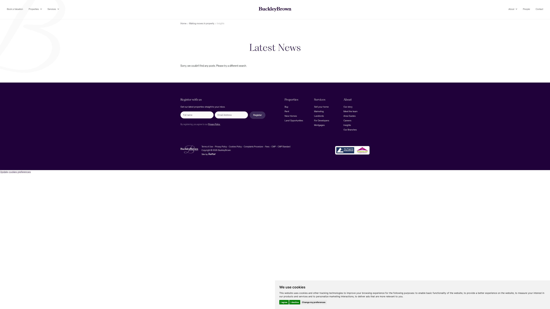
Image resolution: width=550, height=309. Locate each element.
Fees (267, 146)
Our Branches (350, 129)
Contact (539, 9)
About (511, 9)
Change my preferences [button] (313, 302)
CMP (273, 146)
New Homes (291, 116)
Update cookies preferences (15, 172)
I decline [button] (295, 302)
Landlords (319, 116)
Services (52, 9)
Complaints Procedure (253, 146)
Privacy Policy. (214, 124)
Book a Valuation (15, 9)
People (526, 9)
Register (257, 115)
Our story (347, 106)
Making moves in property (201, 23)
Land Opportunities (294, 120)
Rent (287, 111)
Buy (286, 106)
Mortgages (319, 125)
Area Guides (349, 116)
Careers (347, 120)
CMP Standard (284, 146)
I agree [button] (284, 302)
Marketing (319, 111)
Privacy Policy (221, 146)
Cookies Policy (235, 146)
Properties (34, 9)
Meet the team (350, 111)
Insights (347, 125)
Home (183, 23)
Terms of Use (207, 146)
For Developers (321, 120)
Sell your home (321, 106)
